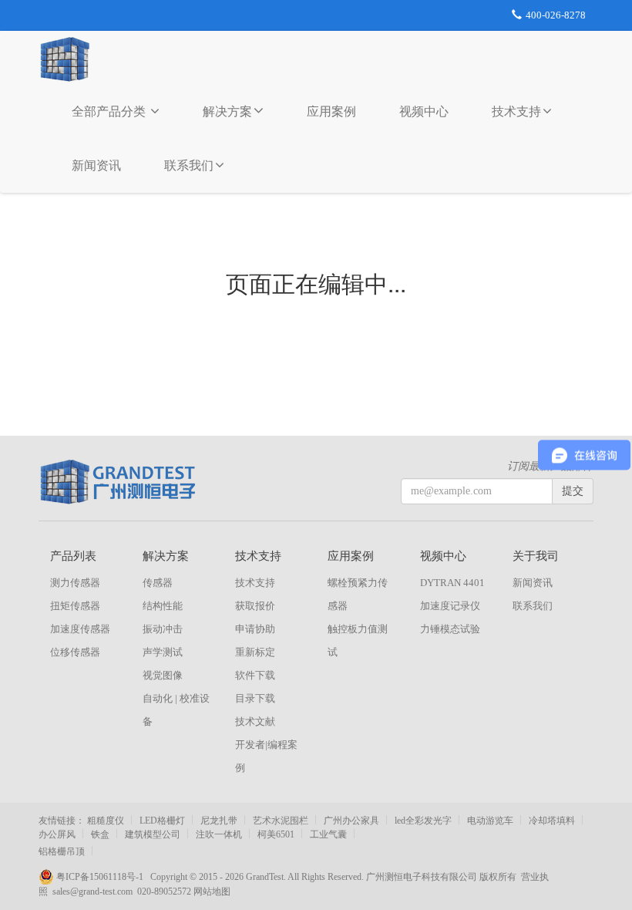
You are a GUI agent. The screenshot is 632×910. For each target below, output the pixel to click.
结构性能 (163, 606)
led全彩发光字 (423, 820)
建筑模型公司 (152, 834)
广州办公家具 (351, 820)
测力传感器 (75, 582)
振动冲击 (163, 629)
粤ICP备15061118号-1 (102, 876)
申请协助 (255, 629)
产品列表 (73, 556)
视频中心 (424, 111)
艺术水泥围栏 (280, 820)
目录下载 (255, 698)
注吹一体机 (219, 834)
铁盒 (100, 834)
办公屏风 (57, 834)
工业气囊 (328, 834)
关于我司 (536, 556)
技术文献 (255, 721)
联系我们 (188, 165)
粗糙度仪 (105, 820)
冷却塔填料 (552, 820)
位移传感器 (75, 652)
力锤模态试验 (450, 629)
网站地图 (211, 891)
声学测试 (163, 652)
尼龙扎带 (218, 820)
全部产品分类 (110, 111)
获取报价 (255, 606)
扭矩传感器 (75, 606)
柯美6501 (275, 834)
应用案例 (331, 111)
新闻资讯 (96, 165)
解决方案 (227, 111)
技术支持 (516, 111)
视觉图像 (163, 675)
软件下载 (255, 675)
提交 (572, 491)
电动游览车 (490, 820)
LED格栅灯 (162, 820)
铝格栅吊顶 (62, 851)
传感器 (158, 582)
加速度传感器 (80, 629)
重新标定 (255, 652)
